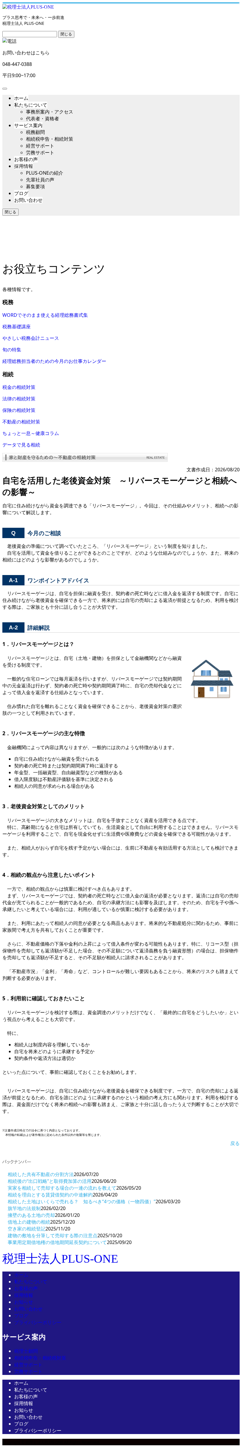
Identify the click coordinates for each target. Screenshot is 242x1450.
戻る (235, 1143)
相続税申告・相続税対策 (40, 1358)
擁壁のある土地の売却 (31, 1215)
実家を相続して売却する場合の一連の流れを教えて (62, 1188)
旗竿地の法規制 (24, 1208)
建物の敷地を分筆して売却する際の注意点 (52, 1235)
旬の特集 (11, 349)
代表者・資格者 (42, 118)
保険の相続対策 (18, 410)
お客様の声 (26, 159)
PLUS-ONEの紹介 (44, 173)
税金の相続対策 (18, 387)
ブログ (21, 193)
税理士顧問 (26, 1351)
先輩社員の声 (40, 179)
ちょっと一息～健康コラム (30, 433)
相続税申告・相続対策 (49, 139)
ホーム (21, 98)
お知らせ (23, 1302)
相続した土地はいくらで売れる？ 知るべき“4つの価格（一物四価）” (82, 1201)
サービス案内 (28, 125)
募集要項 (35, 186)
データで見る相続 (21, 444)
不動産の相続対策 (21, 421)
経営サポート (40, 145)
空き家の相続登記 (26, 1228)
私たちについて (30, 105)
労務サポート (40, 152)
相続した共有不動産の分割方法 (41, 1174)
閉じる (66, 34)
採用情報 (23, 166)
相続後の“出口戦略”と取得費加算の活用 (49, 1181)
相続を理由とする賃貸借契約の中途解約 (50, 1194)
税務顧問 (35, 132)
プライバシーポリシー (37, 1322)
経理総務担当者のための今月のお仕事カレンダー (54, 361)
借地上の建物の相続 (29, 1222)
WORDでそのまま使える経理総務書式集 (45, 315)
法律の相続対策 (18, 398)
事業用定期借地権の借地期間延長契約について (57, 1242)
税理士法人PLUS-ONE (60, 1258)
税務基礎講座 (16, 326)
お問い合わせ (28, 200)
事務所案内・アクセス (49, 111)
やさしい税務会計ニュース (30, 338)
